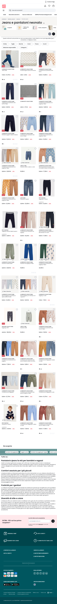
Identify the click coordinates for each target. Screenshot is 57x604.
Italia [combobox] (50, 592)
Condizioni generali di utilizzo (23, 594)
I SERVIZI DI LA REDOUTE (38, 550)
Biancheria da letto (14, 14)
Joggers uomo (24, 452)
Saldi (4, 14)
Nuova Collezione (27, 14)
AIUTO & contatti (8, 553)
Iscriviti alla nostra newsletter (36, 518)
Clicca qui (40, 524)
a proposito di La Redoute (10, 550)
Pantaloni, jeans (25, 19)
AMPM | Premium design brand (43, 14)
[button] (53, 6)
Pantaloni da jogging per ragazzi (39, 452)
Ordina (5, 44)
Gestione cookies (12, 594)
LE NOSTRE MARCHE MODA (38, 556)
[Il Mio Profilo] (45, 6)
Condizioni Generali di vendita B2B (24, 592)
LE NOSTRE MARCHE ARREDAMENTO (40, 553)
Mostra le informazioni (28, 563)
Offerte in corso (36, 592)
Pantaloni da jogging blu (12, 452)
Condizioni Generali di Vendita (9, 592)
